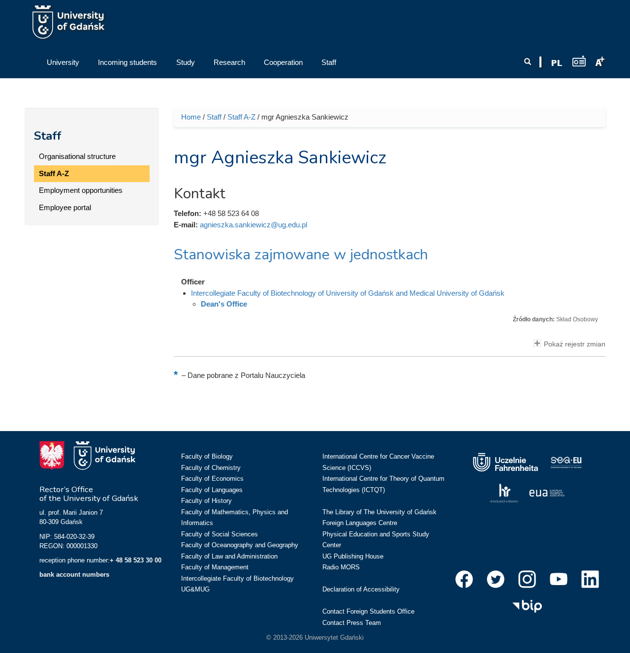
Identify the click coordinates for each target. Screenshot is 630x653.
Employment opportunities (81, 190)
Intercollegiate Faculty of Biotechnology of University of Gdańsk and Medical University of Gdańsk (347, 293)
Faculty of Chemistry (211, 467)
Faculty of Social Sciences (219, 534)
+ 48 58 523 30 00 (135, 560)
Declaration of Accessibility (361, 589)
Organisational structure (77, 156)
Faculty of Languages (212, 490)
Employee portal (65, 207)
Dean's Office (224, 304)
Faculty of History (206, 500)
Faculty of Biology (207, 456)
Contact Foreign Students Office (368, 611)
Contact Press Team (351, 622)
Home (191, 117)
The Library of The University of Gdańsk (379, 512)
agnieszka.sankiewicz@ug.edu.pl (253, 224)
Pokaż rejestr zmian (574, 344)
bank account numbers (74, 574)
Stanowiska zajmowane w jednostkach (301, 255)
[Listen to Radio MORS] (579, 60)
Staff (48, 136)
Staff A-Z (54, 173)
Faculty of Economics (212, 478)
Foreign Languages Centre (359, 523)
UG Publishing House (352, 556)
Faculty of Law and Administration (229, 556)
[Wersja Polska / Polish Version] (557, 63)
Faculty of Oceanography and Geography (239, 545)
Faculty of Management (215, 567)
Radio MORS (341, 567)
